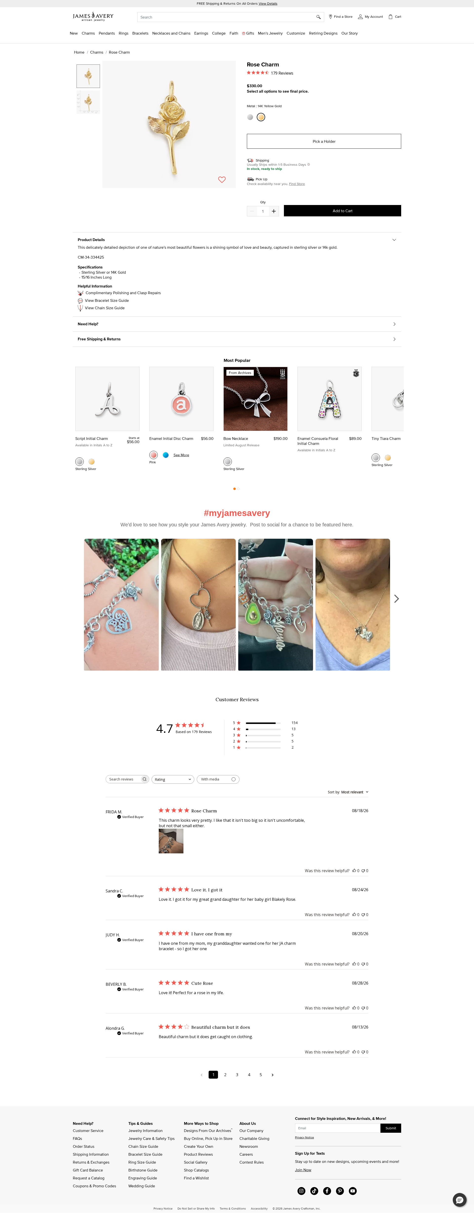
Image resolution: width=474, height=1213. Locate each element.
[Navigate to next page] (272, 1075)
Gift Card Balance (88, 1170)
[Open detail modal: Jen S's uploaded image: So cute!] (275, 605)
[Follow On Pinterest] (340, 1191)
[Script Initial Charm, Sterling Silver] (79, 461)
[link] (219, 33)
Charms (96, 52)
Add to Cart (343, 210)
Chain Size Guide (143, 1146)
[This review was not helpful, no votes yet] (363, 870)
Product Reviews (198, 1154)
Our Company (251, 1130)
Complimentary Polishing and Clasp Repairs (123, 292)
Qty (263, 202)
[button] (370, 16)
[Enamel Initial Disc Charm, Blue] (166, 455)
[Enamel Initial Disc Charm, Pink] (153, 455)
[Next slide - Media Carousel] (396, 599)
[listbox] (88, 122)
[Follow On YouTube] (353, 1191)
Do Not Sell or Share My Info (196, 1208)
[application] (155, 129)
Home (79, 52)
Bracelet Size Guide (145, 1154)
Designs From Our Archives (208, 1130)
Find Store (297, 183)
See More (181, 454)
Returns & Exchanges (91, 1162)
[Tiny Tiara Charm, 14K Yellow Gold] (388, 458)
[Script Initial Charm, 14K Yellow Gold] (92, 462)
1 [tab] (234, 490)
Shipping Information (91, 1154)
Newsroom (248, 1146)
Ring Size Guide (142, 1162)
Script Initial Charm (91, 438)
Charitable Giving (254, 1138)
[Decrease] (274, 211)
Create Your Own (198, 1146)
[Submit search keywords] (320, 17)
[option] (88, 76)
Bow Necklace (235, 438)
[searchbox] (123, 779)
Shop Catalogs (196, 1170)
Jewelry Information (145, 1130)
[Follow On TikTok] (314, 1191)
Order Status (83, 1146)
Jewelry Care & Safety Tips (151, 1138)
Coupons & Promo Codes (94, 1186)
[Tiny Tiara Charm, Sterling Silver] (376, 457)
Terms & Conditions (233, 1208)
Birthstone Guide (143, 1170)
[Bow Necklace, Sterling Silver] (227, 461)
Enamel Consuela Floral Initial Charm (317, 441)
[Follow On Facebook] (327, 1191)
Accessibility (259, 1208)
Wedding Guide (141, 1186)
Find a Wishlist (196, 1178)
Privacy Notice (304, 1137)
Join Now (303, 1169)
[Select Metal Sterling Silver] (251, 117)
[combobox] (230, 17)
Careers (246, 1154)
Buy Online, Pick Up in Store (208, 1138)
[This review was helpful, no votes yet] (354, 870)
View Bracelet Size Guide (107, 300)
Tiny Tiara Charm (386, 438)
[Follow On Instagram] (301, 1191)
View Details (268, 3)
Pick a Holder (324, 141)
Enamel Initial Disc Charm (171, 438)
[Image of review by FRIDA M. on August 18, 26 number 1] (171, 841)
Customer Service (88, 1130)
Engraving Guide (142, 1178)
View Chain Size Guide (105, 307)
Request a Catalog (88, 1178)
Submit (391, 1128)
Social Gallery (195, 1162)
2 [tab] (238, 490)
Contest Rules (251, 1162)
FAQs (77, 1138)
